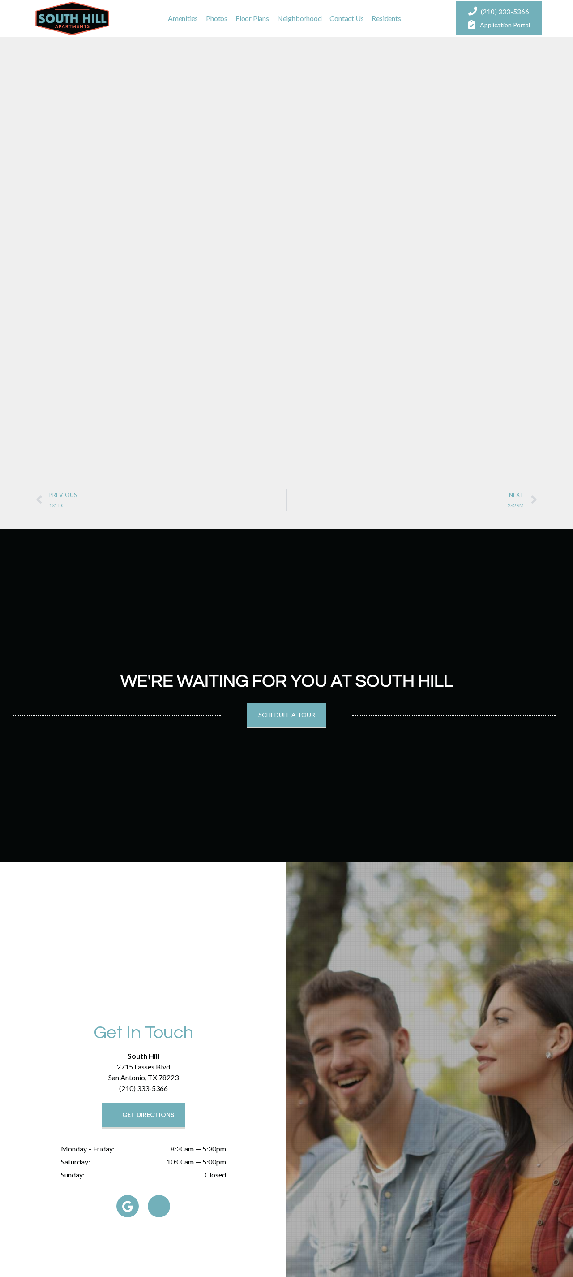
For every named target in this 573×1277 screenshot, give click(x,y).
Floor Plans (252, 18)
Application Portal (505, 25)
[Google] (127, 1206)
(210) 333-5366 (505, 12)
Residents (386, 18)
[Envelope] (159, 1206)
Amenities (183, 18)
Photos (216, 18)
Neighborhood (299, 18)
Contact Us (346, 18)
